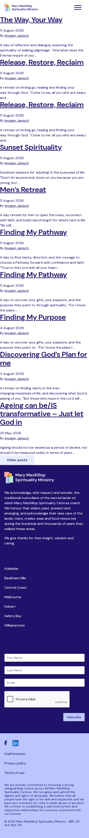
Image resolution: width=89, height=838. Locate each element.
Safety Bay (12, 616)
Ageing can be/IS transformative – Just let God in (41, 414)
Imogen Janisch (17, 35)
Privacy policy (15, 763)
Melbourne (12, 597)
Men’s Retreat (23, 189)
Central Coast (15, 587)
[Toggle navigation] (78, 8)
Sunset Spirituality (31, 147)
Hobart (10, 606)
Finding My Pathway (33, 232)
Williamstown (14, 625)
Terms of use (14, 772)
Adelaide (11, 568)
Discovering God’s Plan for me (43, 359)
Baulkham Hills (15, 578)
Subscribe (74, 717)
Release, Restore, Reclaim (42, 62)
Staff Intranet (14, 754)
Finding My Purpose (33, 317)
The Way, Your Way (31, 20)
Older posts (17, 460)
